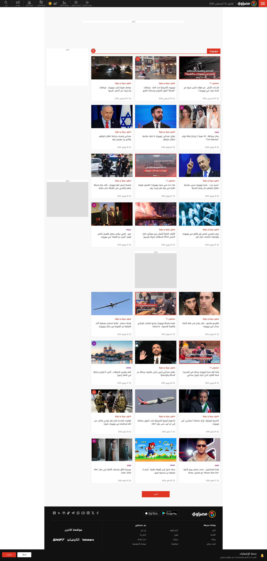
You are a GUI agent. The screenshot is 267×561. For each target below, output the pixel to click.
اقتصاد (213, 535)
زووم (217, 131)
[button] (263, 3)
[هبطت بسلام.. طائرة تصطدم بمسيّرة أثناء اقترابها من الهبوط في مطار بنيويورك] (112, 303)
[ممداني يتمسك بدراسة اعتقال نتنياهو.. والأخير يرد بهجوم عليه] (112, 116)
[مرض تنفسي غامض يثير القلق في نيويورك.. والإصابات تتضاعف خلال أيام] (199, 214)
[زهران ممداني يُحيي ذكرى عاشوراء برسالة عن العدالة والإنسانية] (155, 352)
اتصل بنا (143, 535)
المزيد (156, 494)
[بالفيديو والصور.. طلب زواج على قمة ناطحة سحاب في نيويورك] (199, 303)
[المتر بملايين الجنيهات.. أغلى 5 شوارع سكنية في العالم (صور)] (112, 352)
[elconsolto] (73, 540)
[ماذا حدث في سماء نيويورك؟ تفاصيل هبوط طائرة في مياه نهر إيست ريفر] (155, 165)
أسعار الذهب (29, 5)
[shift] (58, 540)
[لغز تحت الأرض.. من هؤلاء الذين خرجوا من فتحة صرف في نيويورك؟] (199, 67)
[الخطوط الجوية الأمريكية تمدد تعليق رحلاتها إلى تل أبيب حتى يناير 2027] (155, 401)
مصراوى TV (214, 83)
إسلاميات (174, 544)
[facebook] (97, 513)
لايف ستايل (211, 544)
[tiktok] (68, 513)
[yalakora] (88, 540)
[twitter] (93, 513)
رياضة (213, 539)
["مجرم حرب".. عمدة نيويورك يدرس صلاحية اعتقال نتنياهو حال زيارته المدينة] (199, 165)
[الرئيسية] (247, 3)
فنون (176, 535)
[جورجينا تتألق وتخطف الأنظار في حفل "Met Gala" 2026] (112, 449)
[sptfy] (63, 513)
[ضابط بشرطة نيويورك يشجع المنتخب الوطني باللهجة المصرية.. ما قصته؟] (155, 303)
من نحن (143, 530)
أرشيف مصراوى (76, 5)
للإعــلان (17, 5)
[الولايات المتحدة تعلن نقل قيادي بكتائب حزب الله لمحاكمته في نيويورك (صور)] (112, 401)
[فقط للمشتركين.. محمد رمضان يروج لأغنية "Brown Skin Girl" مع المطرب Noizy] (199, 449)
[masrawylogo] (201, 514)
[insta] (88, 513)
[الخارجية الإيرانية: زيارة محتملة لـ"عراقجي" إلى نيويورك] (199, 401)
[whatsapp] (78, 513)
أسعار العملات (41, 5)
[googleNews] (54, 513)
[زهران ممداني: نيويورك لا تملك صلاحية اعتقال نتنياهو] (155, 116)
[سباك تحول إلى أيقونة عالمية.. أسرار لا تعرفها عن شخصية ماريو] (155, 449)
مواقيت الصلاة (64, 5)
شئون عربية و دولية (167, 83)
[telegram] (73, 513)
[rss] (59, 513)
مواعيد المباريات (87, 5)
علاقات (128, 367)
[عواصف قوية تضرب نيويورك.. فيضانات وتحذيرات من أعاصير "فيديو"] (112, 67)
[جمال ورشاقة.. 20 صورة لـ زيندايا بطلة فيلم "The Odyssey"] (199, 116)
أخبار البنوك (174, 530)
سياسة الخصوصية (139, 544)
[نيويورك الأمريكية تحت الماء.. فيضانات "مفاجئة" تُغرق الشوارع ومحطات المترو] (155, 67)
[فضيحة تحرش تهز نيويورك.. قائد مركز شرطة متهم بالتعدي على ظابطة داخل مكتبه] (112, 165)
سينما (128, 229)
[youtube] (83, 513)
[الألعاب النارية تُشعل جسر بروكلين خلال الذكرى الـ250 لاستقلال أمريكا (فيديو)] (155, 214)
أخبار (214, 530)
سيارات (175, 539)
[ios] (151, 513)
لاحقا (24, 554)
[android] (169, 513)
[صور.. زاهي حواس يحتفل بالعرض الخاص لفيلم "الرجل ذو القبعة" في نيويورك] (112, 214)
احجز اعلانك (141, 539)
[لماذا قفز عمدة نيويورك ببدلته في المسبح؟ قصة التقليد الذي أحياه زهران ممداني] (199, 352)
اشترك (9, 554)
